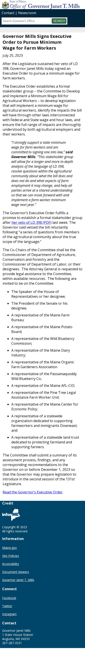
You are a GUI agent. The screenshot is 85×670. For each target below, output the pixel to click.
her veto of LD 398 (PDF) (31, 222)
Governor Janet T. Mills (18, 580)
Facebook (9, 598)
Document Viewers (15, 572)
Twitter (7, 606)
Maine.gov (9, 548)
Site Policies (10, 556)
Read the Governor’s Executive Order (33, 492)
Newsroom (27, 12)
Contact (8, 12)
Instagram (9, 614)
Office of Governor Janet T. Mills (34, 4)
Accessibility (10, 564)
